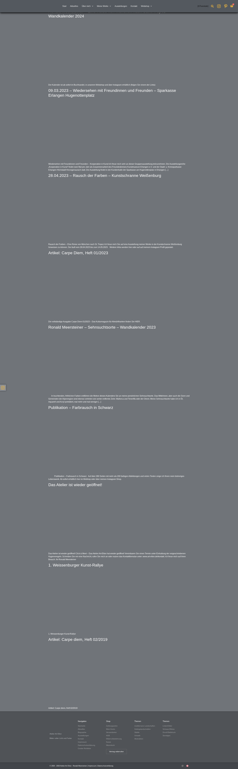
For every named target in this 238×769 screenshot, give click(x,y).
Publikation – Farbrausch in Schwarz (80, 407)
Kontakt (134, 6)
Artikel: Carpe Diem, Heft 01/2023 (78, 253)
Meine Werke (102, 6)
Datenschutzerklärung (105, 766)
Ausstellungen (121, 6)
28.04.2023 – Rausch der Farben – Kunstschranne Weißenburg (104, 175)
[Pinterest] (187, 766)
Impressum (92, 766)
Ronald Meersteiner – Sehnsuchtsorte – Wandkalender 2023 (102, 327)
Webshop (145, 6)
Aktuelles (74, 6)
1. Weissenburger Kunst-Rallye (75, 565)
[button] (212, 6)
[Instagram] (182, 766)
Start (64, 6)
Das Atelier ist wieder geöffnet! (75, 485)
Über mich (86, 6)
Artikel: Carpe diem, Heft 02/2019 (77, 639)
